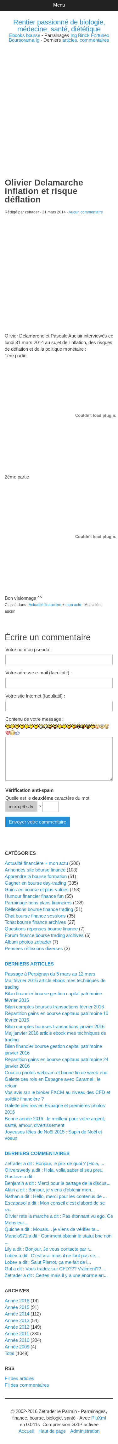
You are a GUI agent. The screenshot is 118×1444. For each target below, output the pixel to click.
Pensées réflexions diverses (34, 948)
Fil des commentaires (27, 1385)
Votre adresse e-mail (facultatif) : (38, 672)
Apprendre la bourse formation (36, 876)
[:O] (55, 726)
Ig (37, 40)
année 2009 (17, 1346)
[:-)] (12, 726)
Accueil (26, 1431)
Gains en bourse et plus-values (37, 889)
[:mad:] (83, 726)
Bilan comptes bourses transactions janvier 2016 (54, 1026)
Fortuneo (100, 35)
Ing (73, 35)
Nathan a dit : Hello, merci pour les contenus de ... (56, 1196)
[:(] (31, 726)
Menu (59, 5)
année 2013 (17, 1320)
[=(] (36, 726)
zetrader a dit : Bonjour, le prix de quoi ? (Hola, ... (54, 1163)
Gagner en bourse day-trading (35, 883)
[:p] (73, 726)
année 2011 (17, 1333)
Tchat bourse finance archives (35, 922)
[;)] (59, 726)
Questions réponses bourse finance (41, 928)
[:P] (69, 726)
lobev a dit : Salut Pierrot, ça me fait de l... (48, 1262)
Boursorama (21, 40)
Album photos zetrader (28, 941)
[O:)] (102, 726)
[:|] (22, 726)
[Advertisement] (59, 101)
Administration (84, 1431)
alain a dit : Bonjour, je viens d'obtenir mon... (50, 1189)
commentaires (94, 40)
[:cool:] (92, 726)
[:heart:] (7, 733)
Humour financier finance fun (34, 896)
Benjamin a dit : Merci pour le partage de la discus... (57, 1183)
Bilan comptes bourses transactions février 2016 (54, 1006)
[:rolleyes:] (88, 726)
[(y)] (17, 733)
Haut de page (52, 1431)
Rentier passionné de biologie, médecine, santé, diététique (59, 25)
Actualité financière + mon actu (55, 605)
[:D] (40, 726)
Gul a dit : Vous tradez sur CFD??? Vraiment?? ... (55, 1268)
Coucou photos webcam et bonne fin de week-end (56, 1072)
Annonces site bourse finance (35, 869)
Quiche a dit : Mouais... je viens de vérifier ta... (52, 1229)
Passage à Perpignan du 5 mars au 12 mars (50, 973)
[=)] (17, 726)
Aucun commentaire (86, 212)
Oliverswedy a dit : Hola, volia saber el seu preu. (54, 1170)
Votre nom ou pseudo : (28, 649)
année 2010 (17, 1340)
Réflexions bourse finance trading (39, 909)
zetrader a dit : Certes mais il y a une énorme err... (56, 1275)
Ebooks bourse (24, 35)
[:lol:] (78, 726)
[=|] (26, 726)
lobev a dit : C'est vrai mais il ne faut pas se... (52, 1255)
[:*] (97, 726)
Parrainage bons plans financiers (38, 902)
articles (69, 40)
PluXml (98, 1417)
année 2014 (17, 1313)
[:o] (50, 726)
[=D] (45, 726)
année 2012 (17, 1327)
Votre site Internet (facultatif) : (35, 695)
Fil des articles (19, 1378)
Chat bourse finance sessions (35, 915)
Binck (84, 35)
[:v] (106, 726)
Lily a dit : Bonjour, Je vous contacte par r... (49, 1249)
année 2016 (17, 1300)
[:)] (7, 726)
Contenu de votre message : (34, 719)
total (10, 1353)
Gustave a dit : (20, 1176)
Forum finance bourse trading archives (44, 935)
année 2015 (17, 1307)
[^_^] (12, 732)
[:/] (64, 726)
